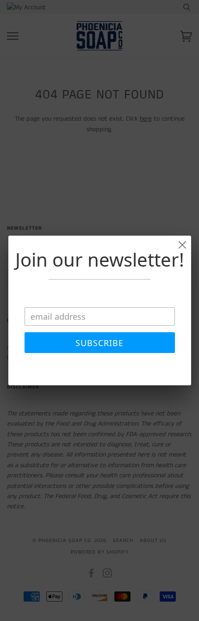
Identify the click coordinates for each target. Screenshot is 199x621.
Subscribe (99, 342)
